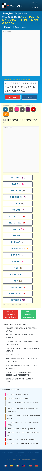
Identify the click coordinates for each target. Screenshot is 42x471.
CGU (3, 452)
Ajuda (29, 452)
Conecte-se (36, 3)
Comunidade (20, 452)
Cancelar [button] (12, 97)
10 (6, 114)
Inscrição (19, 456)
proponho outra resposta (28, 314)
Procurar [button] (29, 97)
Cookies (10, 452)
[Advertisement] (21, 54)
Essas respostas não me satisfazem (10, 314)
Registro (35, 7)
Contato (36, 452)
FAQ (26, 456)
